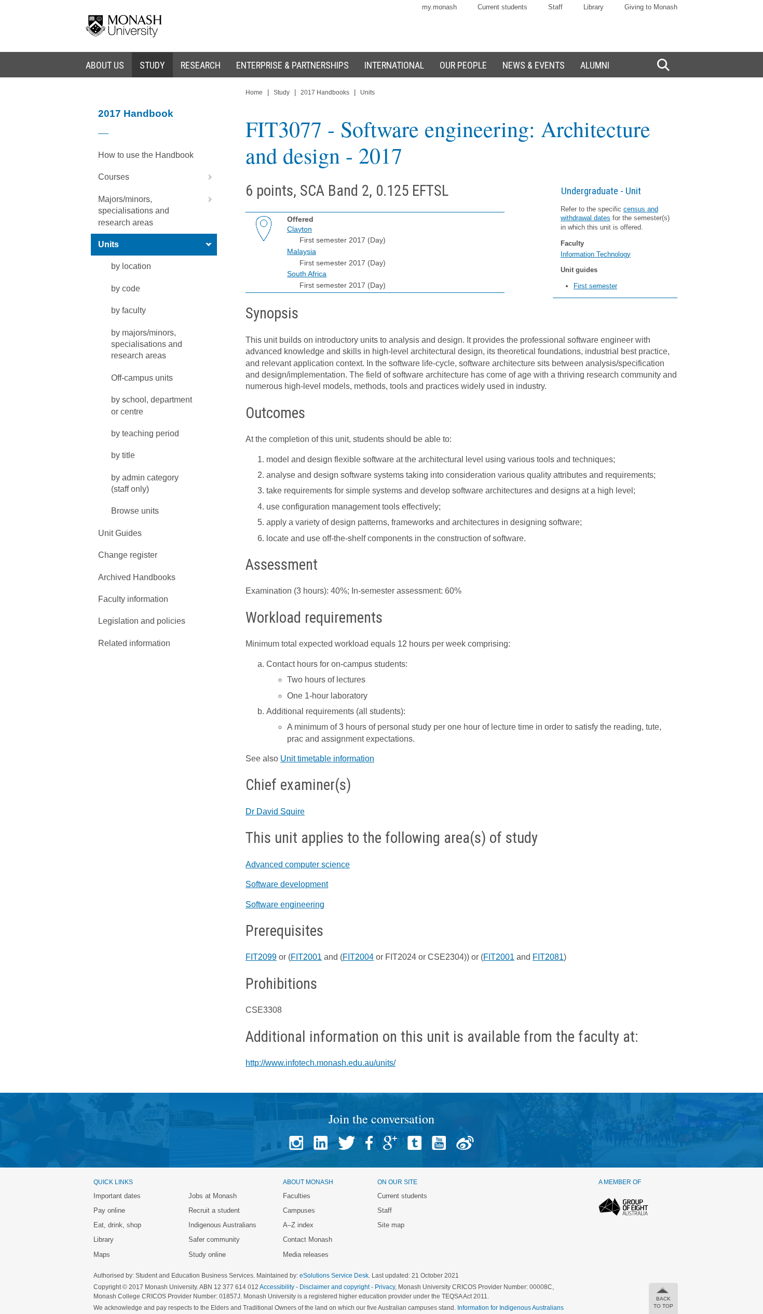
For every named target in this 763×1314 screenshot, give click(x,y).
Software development (287, 884)
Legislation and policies (141, 620)
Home (254, 92)
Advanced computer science (298, 864)
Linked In (321, 1143)
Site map (390, 1225)
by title (123, 455)
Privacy (385, 1287)
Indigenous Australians (222, 1225)
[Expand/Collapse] (206, 177)
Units (108, 244)
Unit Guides (120, 533)
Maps (101, 1254)
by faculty (128, 310)
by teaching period (145, 433)
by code (125, 288)
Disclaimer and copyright (334, 1287)
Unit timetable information (327, 758)
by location (131, 266)
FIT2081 (548, 957)
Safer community (214, 1239)
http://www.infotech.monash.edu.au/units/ (321, 1062)
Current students (502, 7)
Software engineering (285, 904)
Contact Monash (307, 1239)
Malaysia (301, 251)
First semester (595, 286)
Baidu (465, 1143)
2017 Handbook (135, 113)
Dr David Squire (275, 811)
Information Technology (596, 254)
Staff (555, 7)
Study (282, 92)
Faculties (296, 1196)
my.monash (439, 7)
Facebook (369, 1143)
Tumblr (414, 1143)
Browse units (135, 510)
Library (593, 7)
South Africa (306, 274)
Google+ (390, 1143)
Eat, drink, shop (117, 1225)
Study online (207, 1254)
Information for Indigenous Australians (510, 1307)
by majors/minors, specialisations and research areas (146, 344)
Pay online (109, 1210)
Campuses (299, 1210)
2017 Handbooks (325, 92)
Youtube (439, 1143)
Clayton (299, 229)
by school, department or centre (151, 405)
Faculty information (133, 599)
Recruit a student (214, 1210)
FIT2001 (306, 957)
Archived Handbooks (136, 577)
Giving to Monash (650, 7)
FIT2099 (261, 957)
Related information (134, 643)
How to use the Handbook (146, 155)
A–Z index (298, 1225)
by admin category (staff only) (145, 483)
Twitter (346, 1143)
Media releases (306, 1254)
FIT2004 (358, 957)
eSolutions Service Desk (334, 1275)
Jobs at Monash (212, 1196)
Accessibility (277, 1287)
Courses (113, 176)
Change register (127, 555)
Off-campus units (142, 377)
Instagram (296, 1143)
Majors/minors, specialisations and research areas (133, 211)
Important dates (117, 1196)
